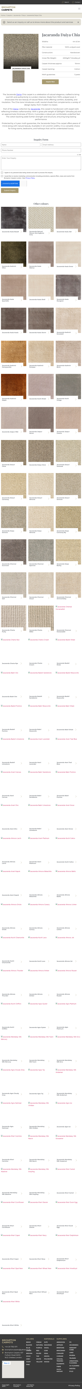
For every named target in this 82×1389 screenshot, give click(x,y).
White (38, 1359)
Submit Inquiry (10, 190)
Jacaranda (16, 15)
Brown (29, 1353)
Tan (37, 1356)
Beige (28, 1342)
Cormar (60, 1356)
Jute (46, 1342)
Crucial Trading (60, 1360)
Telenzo (72, 1358)
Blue (28, 1348)
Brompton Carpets (17, 1385)
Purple (39, 1348)
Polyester (48, 1359)
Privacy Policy (30, 178)
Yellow (39, 1362)
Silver (38, 1353)
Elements (60, 1364)
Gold (28, 1356)
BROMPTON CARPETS (9, 1341)
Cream (38, 1342)
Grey (28, 1359)
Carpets (8, 8)
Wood (46, 1362)
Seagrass (48, 1345)
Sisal (46, 1353)
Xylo (71, 1371)
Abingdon (61, 1342)
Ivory (28, 1362)
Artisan (60, 1345)
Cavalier (60, 1353)
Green (28, 1350)
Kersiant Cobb (72, 1349)
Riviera (72, 1355)
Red (37, 1350)
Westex (72, 1368)
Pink (28, 1364)
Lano (71, 1352)
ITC (70, 1342)
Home (3, 15)
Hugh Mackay (60, 1370)
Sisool (47, 1356)
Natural (39, 1345)
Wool (46, 1348)
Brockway (61, 1350)
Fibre (59, 1366)
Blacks (29, 1345)
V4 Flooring (74, 1366)
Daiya (24, 15)
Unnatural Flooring (73, 1362)
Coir (46, 1350)
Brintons (60, 1348)
